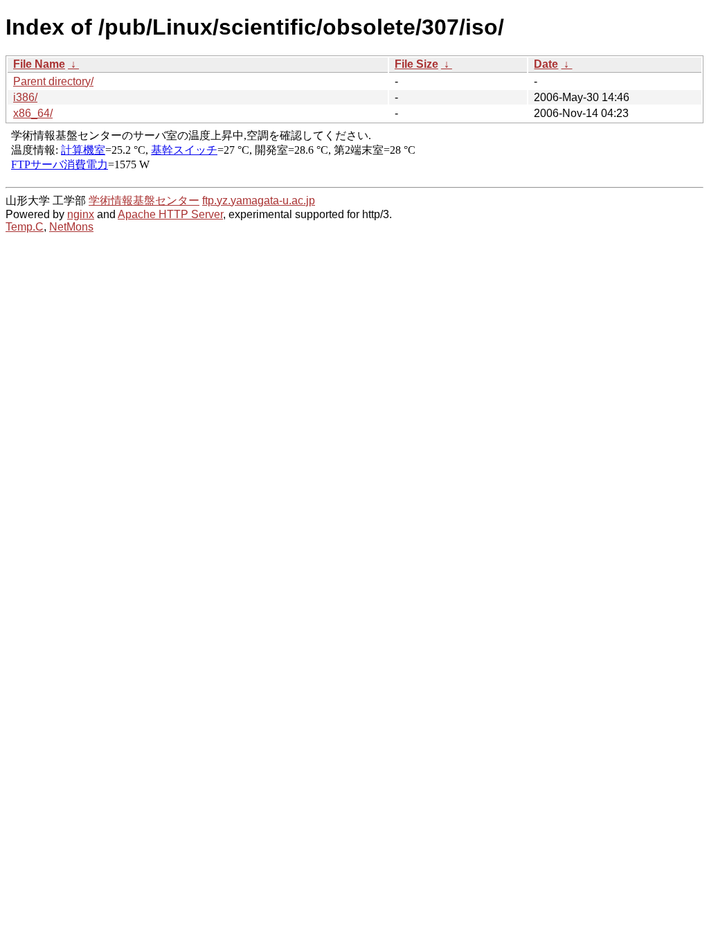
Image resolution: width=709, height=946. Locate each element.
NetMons (71, 227)
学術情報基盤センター (144, 200)
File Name (39, 64)
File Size (416, 64)
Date (546, 64)
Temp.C (25, 227)
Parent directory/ (53, 81)
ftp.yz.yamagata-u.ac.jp (258, 200)
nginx (80, 214)
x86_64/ (33, 113)
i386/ (25, 97)
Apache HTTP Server (170, 214)
